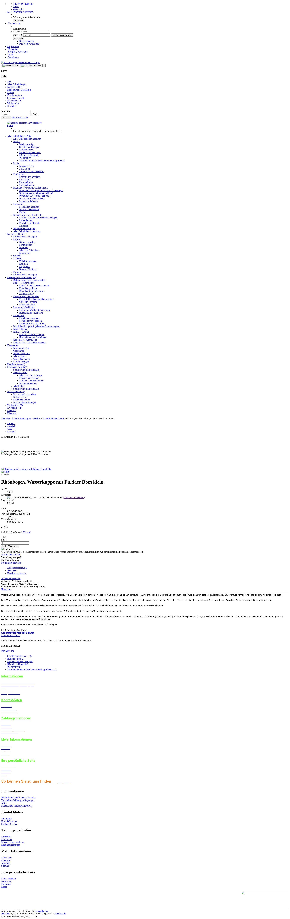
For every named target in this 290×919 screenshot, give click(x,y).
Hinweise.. (12, 570)
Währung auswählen (23, 17)
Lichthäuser (18, 315)
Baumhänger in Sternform (31, 291)
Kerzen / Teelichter (28, 269)
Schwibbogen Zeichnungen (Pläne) (36, 193)
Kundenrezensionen (16, 573)
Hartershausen (26, 149)
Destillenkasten (14, 95)
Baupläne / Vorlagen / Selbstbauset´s (30, 187)
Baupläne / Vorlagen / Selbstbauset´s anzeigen (41, 190)
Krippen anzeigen (27, 242)
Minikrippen (25, 253)
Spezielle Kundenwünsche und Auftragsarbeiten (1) (31, 669)
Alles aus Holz (20, 372)
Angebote (6, 863)
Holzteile (23, 225)
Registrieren (13, 46)
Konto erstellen (26, 41)
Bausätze (23, 247)
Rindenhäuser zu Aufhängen (33, 337)
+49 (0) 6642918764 (23, 3)
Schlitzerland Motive (29, 147)
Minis (16, 163)
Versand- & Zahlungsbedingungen (17, 800)
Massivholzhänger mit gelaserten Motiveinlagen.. (36, 326)
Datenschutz (7, 805)
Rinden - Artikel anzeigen (31, 334)
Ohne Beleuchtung (28, 302)
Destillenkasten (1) (16, 364)
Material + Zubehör (28, 201)
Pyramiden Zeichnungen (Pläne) (34, 196)
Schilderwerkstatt (15, 98)
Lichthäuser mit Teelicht (30, 321)
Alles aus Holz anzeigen (30, 375)
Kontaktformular (9, 821)
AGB (3, 803)
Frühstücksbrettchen (29, 378)
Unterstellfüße (26, 182)
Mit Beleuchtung (27, 304)
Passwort (17, 35)
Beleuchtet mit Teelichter (31, 312)
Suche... (36, 114)
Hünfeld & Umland (28, 155)
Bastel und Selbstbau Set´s (32, 198)
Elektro (22, 212)
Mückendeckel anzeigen (24, 394)
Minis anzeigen (26, 166)
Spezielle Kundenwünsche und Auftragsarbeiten (42, 160)
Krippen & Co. (14, 87)
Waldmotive (25, 158)
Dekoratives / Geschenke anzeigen (29, 280)
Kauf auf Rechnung (10, 845)
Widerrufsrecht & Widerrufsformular (18, 797)
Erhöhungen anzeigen (29, 177)
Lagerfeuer (24, 266)
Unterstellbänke (26, 185)
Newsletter (6, 857)
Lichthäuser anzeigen (29, 318)
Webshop (5, 913)
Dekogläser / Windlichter (25, 340)
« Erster (11, 423)
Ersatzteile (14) (14, 408)
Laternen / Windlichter (24, 307)
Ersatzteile (12, 106)
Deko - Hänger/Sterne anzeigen (34, 285)
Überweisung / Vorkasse (12, 842)
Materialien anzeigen (29, 206)
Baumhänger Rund (28, 288)
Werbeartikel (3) (15, 405)
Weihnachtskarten (21, 353)
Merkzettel (12, 49)
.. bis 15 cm (24, 168)
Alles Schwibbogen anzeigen (27, 139)
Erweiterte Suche (20, 117)
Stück (4, 540)
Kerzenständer (20, 329)
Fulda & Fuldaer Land (30, 152)
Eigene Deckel (20, 397)
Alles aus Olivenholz (29, 250)
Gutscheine (18, 9)
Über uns (11, 410)
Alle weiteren (19, 356)
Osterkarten (18, 350)
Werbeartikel (13, 103)
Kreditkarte (6, 839)
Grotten (17, 255)
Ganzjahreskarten (21, 359)
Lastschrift (6, 836)
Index (16, 6)
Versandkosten (41, 911)
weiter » (11, 429)
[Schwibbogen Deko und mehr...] (20, 62)
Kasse (4, 886)
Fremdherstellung (21, 399)
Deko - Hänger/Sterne (23, 283)
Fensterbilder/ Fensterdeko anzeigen (36, 299)
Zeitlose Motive (26, 293)
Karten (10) (12, 345)
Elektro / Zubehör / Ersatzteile (27, 215)
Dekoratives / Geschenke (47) (21, 277)
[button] (20, 12)
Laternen (23, 264)
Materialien (18, 204)
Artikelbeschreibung (17, 568)
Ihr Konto (6, 884)
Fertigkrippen (25, 244)
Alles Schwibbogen (16, 84)
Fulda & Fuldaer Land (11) (20, 661)
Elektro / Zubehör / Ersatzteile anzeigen (38, 217)
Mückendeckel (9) (16, 391)
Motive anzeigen (27, 144)
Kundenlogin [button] (13, 23)
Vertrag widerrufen (23, 805)
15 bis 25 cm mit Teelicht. (31, 171)
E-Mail (16, 31)
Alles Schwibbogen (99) (19, 136)
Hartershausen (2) (15, 658)
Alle (9, 81)
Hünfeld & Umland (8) (18, 664)
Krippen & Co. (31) (16, 234)
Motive (16, 141)
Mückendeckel (14, 100)
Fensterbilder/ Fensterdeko (26, 296)
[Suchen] (31, 114)
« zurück (11, 426)
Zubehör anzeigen (28, 261)
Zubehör (17, 258)
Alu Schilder (19, 386)
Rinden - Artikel (21, 331)
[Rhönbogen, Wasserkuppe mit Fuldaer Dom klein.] (26, 469)
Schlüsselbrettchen (28, 383)
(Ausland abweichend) (74, 497)
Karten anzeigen (21, 348)
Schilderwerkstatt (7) (17, 367)
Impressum (6, 818)
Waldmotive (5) (14, 667)
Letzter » (11, 431)
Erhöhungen (19, 174)
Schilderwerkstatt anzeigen (26, 369)
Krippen (17, 239)
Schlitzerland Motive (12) (19, 656)
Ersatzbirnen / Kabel (29, 223)
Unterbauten (25, 179)
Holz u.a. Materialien (29, 209)
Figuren (17, 272)
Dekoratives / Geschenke (19, 89)
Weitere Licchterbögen (24, 228)
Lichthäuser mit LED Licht (32, 323)
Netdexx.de (60, 913)
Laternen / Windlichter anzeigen (34, 310)
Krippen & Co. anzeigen (25, 236)
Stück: (4, 537)
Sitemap (5, 866)
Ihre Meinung (7, 651)
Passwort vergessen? (29, 43)
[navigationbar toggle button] (10, 65)
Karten (10, 92)
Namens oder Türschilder (31, 380)
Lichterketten (25, 220)
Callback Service (9, 824)
